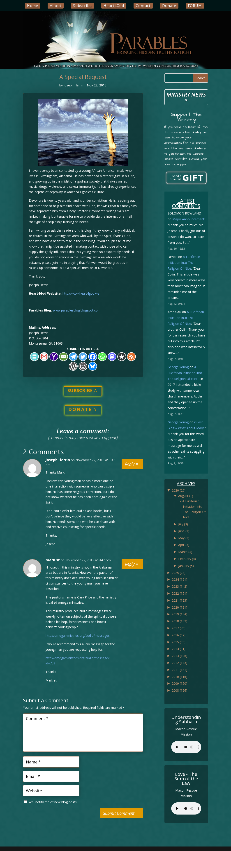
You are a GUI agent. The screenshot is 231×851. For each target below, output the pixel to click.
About (55, 5)
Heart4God (114, 5)
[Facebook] (92, 356)
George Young (178, 367)
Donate (169, 5)
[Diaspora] (121, 356)
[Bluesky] (92, 366)
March (185, 552)
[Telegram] (73, 356)
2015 (178, 642)
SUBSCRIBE (79, 390)
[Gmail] (44, 356)
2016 (178, 635)
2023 (179, 586)
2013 (179, 656)
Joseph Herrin (73, 85)
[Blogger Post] (83, 366)
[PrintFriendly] (34, 356)
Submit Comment (118, 813)
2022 (179, 593)
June (183, 531)
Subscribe (82, 5)
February (187, 559)
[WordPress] (73, 366)
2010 (179, 677)
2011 (179, 670)
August (185, 496)
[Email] (63, 356)
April (183, 545)
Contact (143, 5)
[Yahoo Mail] (53, 356)
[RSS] (131, 356)
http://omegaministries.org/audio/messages (78, 635)
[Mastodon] (112, 356)
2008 (179, 690)
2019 (179, 614)
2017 (178, 628)
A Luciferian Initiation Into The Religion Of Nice (184, 263)
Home (32, 5)
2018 (179, 621)
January (186, 566)
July (183, 524)
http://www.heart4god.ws (80, 293)
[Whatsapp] (102, 356)
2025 (178, 573)
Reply (129, 464)
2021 (179, 600)
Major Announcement (188, 219)
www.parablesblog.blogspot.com (77, 310)
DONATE (80, 409)
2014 (178, 649)
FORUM (195, 5)
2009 (179, 683)
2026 (178, 490)
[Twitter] (83, 356)
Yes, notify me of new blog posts (52, 802)
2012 (179, 663)
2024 (179, 579)
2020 (179, 607)
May (183, 538)
